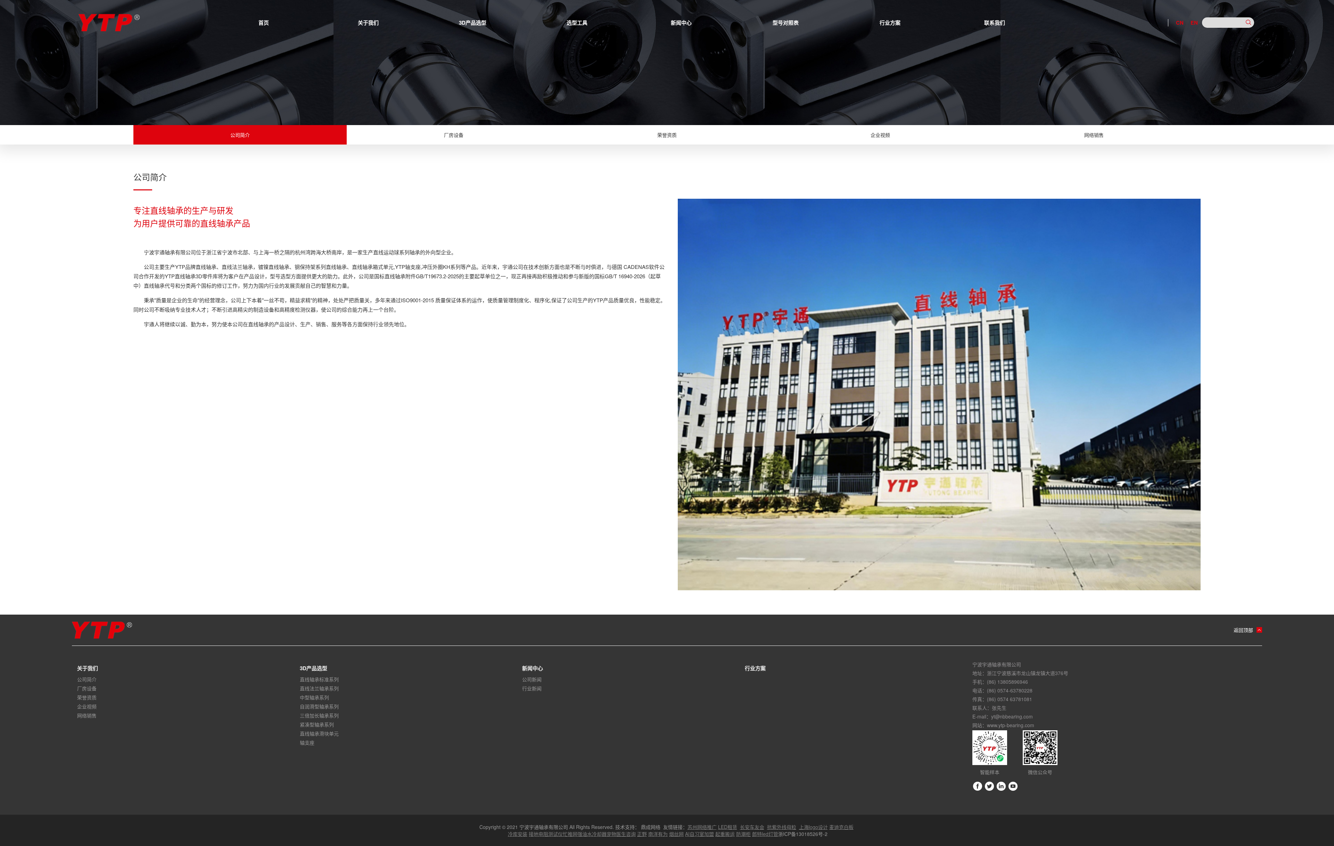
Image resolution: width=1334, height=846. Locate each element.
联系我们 (994, 22)
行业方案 (890, 22)
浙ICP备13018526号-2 (802, 833)
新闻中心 (681, 22)
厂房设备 (453, 134)
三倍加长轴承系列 (319, 715)
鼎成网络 (650, 826)
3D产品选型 (472, 22)
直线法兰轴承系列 (319, 688)
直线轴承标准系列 (319, 679)
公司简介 (240, 134)
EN (1194, 22)
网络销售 (1094, 134)
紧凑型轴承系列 (317, 724)
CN (1180, 22)
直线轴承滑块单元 (319, 733)
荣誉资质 (667, 134)
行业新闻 (532, 688)
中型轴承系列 (314, 697)
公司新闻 (532, 679)
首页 (263, 22)
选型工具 (577, 22)
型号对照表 (786, 22)
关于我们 (368, 22)
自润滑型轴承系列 (319, 706)
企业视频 (880, 134)
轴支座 (307, 742)
